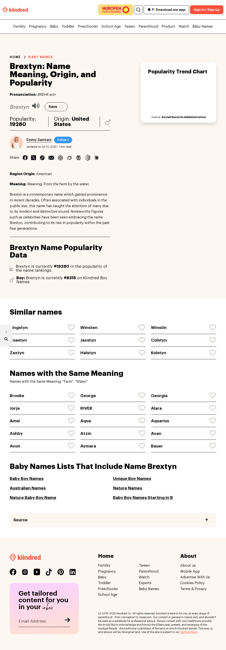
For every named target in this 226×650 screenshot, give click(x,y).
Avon (15, 446)
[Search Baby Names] (6, 340)
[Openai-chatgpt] (60, 158)
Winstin (159, 327)
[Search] (138, 9)
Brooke (17, 396)
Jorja (15, 408)
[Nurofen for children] (115, 9)
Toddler (68, 26)
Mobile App (190, 571)
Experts (145, 583)
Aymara (88, 446)
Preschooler (88, 26)
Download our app (170, 9)
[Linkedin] (42, 158)
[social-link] (13, 572)
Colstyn (159, 340)
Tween (129, 26)
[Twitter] (33, 158)
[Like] (71, 327)
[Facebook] (25, 158)
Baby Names (202, 26)
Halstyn (88, 353)
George (88, 396)
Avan (156, 433)
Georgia (159, 396)
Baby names (40, 57)
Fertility (19, 26)
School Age (111, 26)
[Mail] (51, 158)
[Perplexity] (78, 158)
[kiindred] (15, 10)
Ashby (16, 433)
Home (15, 57)
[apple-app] (149, 10)
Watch (184, 26)
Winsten (89, 327)
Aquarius (160, 421)
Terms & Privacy (193, 589)
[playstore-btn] (153, 10)
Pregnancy (38, 26)
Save (53, 107)
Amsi (15, 421)
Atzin (85, 433)
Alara (156, 408)
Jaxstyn (88, 340)
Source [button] (20, 520)
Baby (54, 26)
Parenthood (148, 26)
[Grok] (69, 158)
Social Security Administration (184, 117)
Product (168, 26)
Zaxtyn (17, 353)
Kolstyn (158, 353)
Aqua (85, 421)
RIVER (86, 408)
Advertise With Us (195, 577)
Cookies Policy (192, 583)
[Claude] (96, 158)
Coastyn (18, 340)
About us (188, 565)
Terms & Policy (189, 632)
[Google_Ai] (87, 158)
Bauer (157, 446)
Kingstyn (19, 327)
